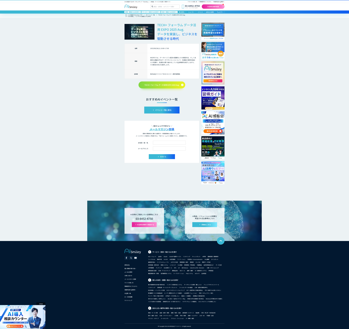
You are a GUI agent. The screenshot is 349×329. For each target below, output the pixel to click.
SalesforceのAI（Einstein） (197, 268)
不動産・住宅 (210, 315)
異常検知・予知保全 (189, 265)
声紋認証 (211, 270)
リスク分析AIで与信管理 (154, 301)
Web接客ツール (168, 268)
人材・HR (201, 315)
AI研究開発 (151, 268)
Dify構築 (207, 259)
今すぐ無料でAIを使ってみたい (213, 290)
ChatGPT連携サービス (175, 256)
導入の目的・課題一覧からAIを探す (165, 280)
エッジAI (198, 262)
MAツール (182, 270)
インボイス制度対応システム (174, 284)
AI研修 (204, 256)
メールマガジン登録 (130, 279)
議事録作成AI (151, 262)
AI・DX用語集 (128, 297)
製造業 (197, 313)
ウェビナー (220, 12)
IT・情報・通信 (190, 318)
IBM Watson (185, 268)
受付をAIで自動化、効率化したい (157, 299)
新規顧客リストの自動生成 (155, 293)
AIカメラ (197, 273)
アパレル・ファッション (177, 318)
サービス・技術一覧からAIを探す (164, 252)
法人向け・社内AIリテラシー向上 (176, 299)
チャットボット (196, 256)
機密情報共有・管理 (153, 273)
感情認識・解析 (184, 262)
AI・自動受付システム (201, 270)
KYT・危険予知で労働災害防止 (195, 290)
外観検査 (199, 265)
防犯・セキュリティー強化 (206, 293)
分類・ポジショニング (213, 268)
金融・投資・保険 (164, 313)
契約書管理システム (166, 273)
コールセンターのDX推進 (185, 287)
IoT (179, 268)
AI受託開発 (172, 259)
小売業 (176, 315)
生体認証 (203, 273)
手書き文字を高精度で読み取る (195, 299)
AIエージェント (152, 256)
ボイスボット (214, 259)
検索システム (164, 265)
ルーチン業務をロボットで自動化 (173, 293)
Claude (165, 256)
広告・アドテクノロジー (166, 315)
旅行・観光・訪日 (153, 315)
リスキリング (186, 256)
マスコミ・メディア (153, 318)
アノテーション (181, 259)
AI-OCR (166, 259)
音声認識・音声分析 (153, 265)
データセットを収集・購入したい (193, 284)
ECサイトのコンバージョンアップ (176, 290)
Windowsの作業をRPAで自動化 (214, 299)
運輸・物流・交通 (175, 313)
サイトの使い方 (193, 2)
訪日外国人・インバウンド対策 (156, 290)
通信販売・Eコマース (188, 313)
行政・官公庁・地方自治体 (208, 313)
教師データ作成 (206, 262)
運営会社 (127, 265)
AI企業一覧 (128, 293)
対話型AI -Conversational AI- (195, 259)
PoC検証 (180, 265)
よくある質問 (128, 272)
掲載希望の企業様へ (219, 2)
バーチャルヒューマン (163, 262)
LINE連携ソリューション (190, 293)
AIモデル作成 (174, 262)
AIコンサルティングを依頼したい (207, 301)
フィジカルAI (151, 259)
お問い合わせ (128, 275)
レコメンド (173, 265)
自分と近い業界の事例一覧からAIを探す (167, 308)
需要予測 (159, 259)
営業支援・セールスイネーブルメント (167, 287)
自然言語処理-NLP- (209, 265)
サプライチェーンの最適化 (189, 301)
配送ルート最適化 (186, 296)
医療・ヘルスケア (192, 315)
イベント (200, 12)
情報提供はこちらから (205, 2)
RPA (175, 268)
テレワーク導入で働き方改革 (156, 296)
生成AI (160, 256)
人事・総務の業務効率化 (200, 287)
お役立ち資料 (210, 12)
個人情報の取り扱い (130, 268)
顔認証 (192, 262)
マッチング (159, 268)
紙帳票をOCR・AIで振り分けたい (171, 301)
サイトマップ (128, 300)
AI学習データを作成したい (172, 296)
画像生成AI (175, 270)
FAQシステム (189, 273)
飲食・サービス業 (153, 313)
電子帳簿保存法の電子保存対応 (156, 284)
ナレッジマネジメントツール (211, 284)
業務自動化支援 (152, 270)
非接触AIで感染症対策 (199, 296)
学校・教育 (183, 315)
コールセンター (165, 318)
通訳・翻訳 (190, 270)
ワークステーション (178, 273)
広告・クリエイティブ (164, 270)
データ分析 (219, 265)
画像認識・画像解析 (213, 256)
